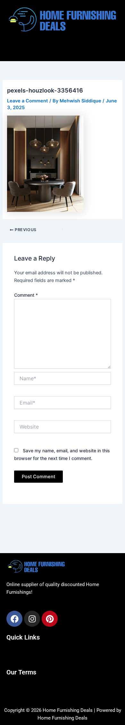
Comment (26, 295)
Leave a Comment (27, 101)
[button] (62, 48)
